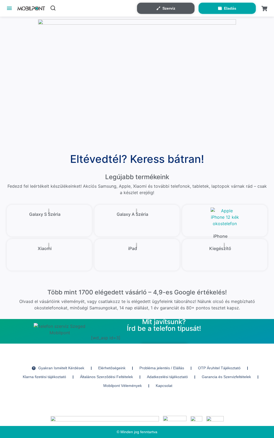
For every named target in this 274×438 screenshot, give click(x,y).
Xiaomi (45, 248)
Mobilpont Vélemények (122, 385)
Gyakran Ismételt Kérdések (61, 368)
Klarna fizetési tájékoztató (44, 377)
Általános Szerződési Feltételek (106, 377)
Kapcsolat (164, 385)
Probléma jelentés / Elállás (161, 368)
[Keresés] (53, 8)
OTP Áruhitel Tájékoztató (219, 368)
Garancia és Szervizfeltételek (226, 377)
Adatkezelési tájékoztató (167, 377)
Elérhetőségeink (111, 368)
